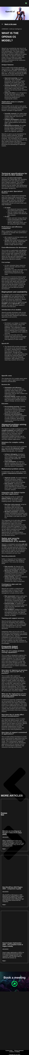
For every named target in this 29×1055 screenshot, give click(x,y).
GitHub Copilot (21, 437)
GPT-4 (6, 72)
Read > (4, 849)
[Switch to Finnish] (20, 4)
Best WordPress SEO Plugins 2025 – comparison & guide (12, 888)
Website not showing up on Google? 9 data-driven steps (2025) (12, 832)
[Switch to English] (20, 2)
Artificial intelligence (15, 29)
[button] (26, 3)
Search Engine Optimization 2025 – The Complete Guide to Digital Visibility (12, 944)
